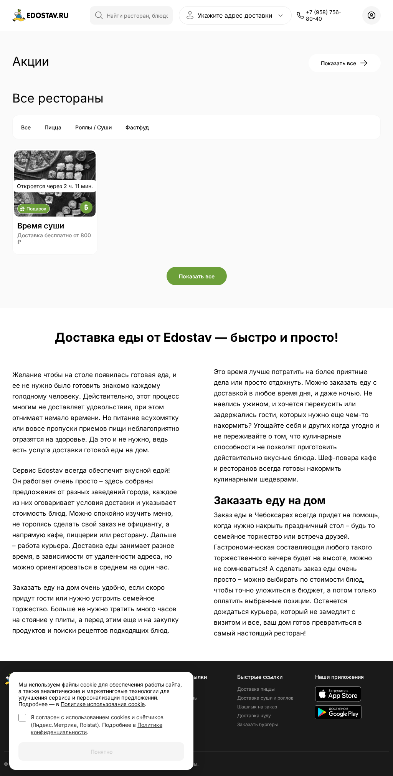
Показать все (338, 63)
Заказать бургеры (257, 724)
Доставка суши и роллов (265, 698)
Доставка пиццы (256, 689)
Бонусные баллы (179, 698)
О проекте (171, 689)
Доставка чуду (254, 715)
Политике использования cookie (103, 704)
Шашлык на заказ (257, 707)
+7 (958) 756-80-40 (323, 15)
